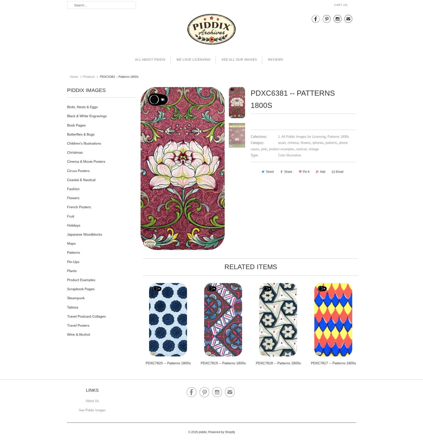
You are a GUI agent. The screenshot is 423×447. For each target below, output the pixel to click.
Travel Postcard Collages (86, 316)
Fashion (73, 189)
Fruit (70, 216)
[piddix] (211, 30)
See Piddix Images (92, 410)
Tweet (270, 171)
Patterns (73, 252)
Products (89, 77)
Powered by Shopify (221, 432)
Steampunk (76, 298)
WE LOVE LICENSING (193, 59)
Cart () (341, 4)
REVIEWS (275, 59)
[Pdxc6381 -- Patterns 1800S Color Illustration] (183, 168)
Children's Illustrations (84, 143)
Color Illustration (289, 155)
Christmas (75, 152)
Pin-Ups (73, 262)
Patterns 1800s (338, 136)
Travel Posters (78, 325)
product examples (281, 149)
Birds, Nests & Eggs (82, 107)
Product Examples (81, 280)
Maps (71, 243)
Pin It (306, 171)
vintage (313, 149)
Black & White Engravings (87, 116)
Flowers (73, 198)
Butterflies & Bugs (80, 134)
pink (264, 149)
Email (339, 171)
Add (322, 171)
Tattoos (72, 307)
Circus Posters (78, 171)
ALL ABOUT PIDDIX (150, 59)
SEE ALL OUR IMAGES (239, 59)
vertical (301, 149)
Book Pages (76, 125)
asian (282, 143)
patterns (331, 143)
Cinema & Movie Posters (86, 161)
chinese (293, 143)
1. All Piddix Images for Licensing (302, 136)
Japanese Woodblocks (84, 234)
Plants (72, 271)
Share (288, 171)
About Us (92, 401)
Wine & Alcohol (78, 334)
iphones (318, 143)
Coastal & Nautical (81, 180)
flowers (306, 143)
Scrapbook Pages (80, 289)
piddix (203, 432)
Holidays (73, 225)
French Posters (79, 207)
